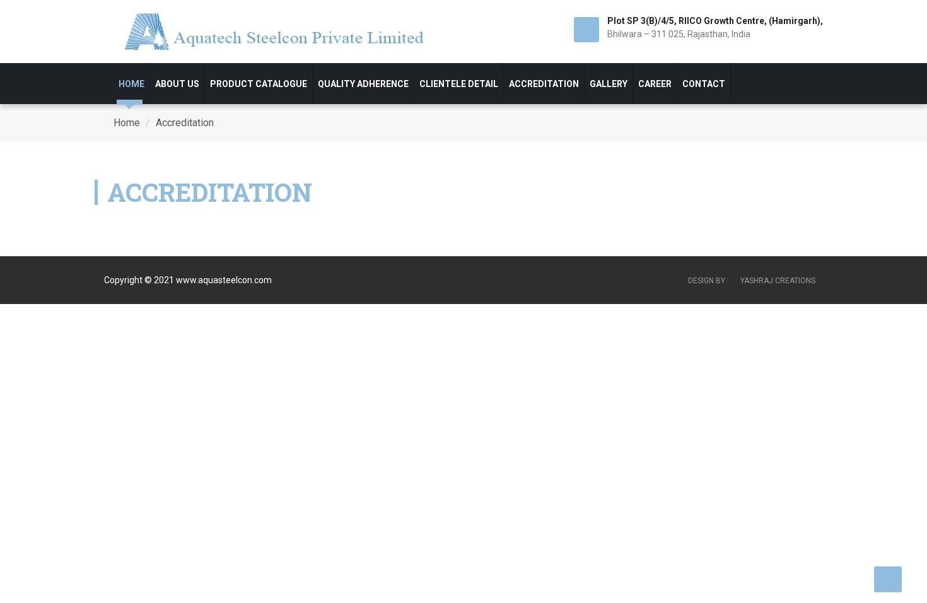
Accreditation (544, 84)
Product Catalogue (258, 84)
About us (177, 84)
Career (655, 84)
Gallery (608, 84)
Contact (703, 84)
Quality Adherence (363, 84)
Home (131, 84)
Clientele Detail (458, 84)
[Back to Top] (888, 578)
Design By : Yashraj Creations (751, 280)
